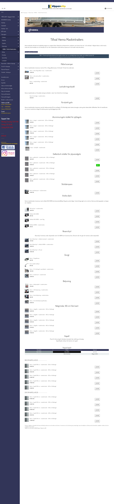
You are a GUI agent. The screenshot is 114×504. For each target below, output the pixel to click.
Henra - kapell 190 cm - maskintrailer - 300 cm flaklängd (43, 370)
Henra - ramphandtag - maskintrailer (38, 81)
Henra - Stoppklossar (35, 258)
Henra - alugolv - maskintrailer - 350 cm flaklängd (41, 131)
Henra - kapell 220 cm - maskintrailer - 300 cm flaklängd (43, 402)
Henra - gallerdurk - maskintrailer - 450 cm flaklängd (42, 179)
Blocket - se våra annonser (7, 99)
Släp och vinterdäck (5, 91)
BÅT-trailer (3, 31)
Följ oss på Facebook (5, 94)
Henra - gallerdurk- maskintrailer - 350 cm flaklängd (42, 168)
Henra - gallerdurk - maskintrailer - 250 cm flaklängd (42, 157)
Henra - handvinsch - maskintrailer (38, 274)
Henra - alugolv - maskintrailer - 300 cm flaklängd (41, 125)
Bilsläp (3, 52)
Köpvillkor (3, 83)
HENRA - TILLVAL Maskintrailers (9, 49)
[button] (109, 8)
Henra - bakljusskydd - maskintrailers (38, 284)
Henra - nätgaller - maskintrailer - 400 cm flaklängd (42, 325)
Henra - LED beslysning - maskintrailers (39, 290)
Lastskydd (4, 60)
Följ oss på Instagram (5, 97)
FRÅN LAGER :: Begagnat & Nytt (8, 16)
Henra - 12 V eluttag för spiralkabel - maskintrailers (42, 269)
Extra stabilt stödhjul (34, 263)
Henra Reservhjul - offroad (36, 250)
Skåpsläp (4, 40)
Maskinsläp (4, 46)
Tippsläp (4, 43)
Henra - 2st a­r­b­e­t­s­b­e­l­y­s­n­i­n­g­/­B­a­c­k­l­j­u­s (38, 300)
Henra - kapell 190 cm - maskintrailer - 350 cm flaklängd (43, 375)
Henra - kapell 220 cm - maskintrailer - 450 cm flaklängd (43, 418)
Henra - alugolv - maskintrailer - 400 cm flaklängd (41, 136)
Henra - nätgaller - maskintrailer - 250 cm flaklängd (42, 309)
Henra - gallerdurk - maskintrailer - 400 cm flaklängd (42, 173)
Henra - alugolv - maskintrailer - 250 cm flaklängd (41, 120)
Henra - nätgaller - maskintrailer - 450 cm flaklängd (42, 331)
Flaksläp (4, 37)
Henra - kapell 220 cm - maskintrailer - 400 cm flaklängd (43, 413)
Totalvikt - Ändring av (6, 72)
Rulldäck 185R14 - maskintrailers (37, 225)
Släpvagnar (3, 34)
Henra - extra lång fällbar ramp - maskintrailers (41, 70)
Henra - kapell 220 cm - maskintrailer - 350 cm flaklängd (43, 407)
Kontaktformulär (5, 77)
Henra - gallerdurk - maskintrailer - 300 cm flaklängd (42, 162)
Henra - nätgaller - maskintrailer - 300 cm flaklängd (42, 314)
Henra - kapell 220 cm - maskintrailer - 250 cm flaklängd (43, 396)
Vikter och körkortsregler (6, 85)
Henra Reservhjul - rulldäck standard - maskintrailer (42, 239)
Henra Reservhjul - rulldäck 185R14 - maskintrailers (41, 244)
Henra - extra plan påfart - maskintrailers (39, 76)
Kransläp (4, 55)
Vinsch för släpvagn (5, 66)
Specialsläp (4, 57)
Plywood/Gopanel (5, 69)
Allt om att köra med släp (6, 88)
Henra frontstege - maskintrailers (37, 96)
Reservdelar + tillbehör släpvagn (8, 63)
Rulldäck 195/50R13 (34, 214)
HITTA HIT (3, 136)
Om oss (2, 80)
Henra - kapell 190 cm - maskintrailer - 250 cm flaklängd (43, 364)
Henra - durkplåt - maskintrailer (37, 147)
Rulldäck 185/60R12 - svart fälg (37, 219)
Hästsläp (3, 22)
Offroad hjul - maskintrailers (36, 208)
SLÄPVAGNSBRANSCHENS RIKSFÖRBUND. (9, 143)
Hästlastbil (3, 25)
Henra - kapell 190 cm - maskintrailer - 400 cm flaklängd (43, 381)
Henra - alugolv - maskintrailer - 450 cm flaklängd (41, 142)
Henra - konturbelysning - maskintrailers (39, 295)
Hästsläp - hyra (4, 28)
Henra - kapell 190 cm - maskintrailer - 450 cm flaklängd (43, 386)
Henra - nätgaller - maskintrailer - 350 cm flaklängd (42, 320)
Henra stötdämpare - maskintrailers (38, 190)
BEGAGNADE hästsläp (6, 19)
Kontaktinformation (6, 113)
